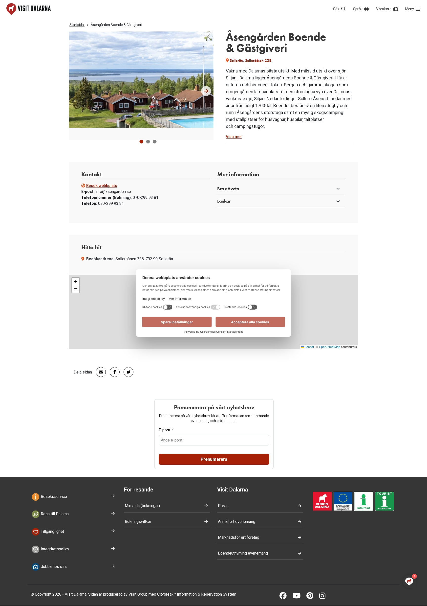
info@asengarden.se (113, 191)
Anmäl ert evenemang (236, 521)
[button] (141, 141)
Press (223, 505)
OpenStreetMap (329, 347)
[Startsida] (28, 9)
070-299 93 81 (145, 197)
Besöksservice (53, 496)
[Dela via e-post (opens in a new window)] (99, 372)
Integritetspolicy (54, 549)
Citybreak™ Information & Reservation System (196, 594)
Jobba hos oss (53, 566)
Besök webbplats (101, 185)
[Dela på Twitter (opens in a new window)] (126, 372)
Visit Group (138, 594)
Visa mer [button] (234, 136)
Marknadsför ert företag (238, 537)
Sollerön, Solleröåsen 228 (250, 60)
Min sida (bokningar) (142, 505)
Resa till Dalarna (54, 514)
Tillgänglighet (52, 531)
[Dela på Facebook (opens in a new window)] (113, 372)
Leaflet (309, 347)
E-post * (166, 430)
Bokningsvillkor (138, 521)
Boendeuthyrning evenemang (243, 553)
